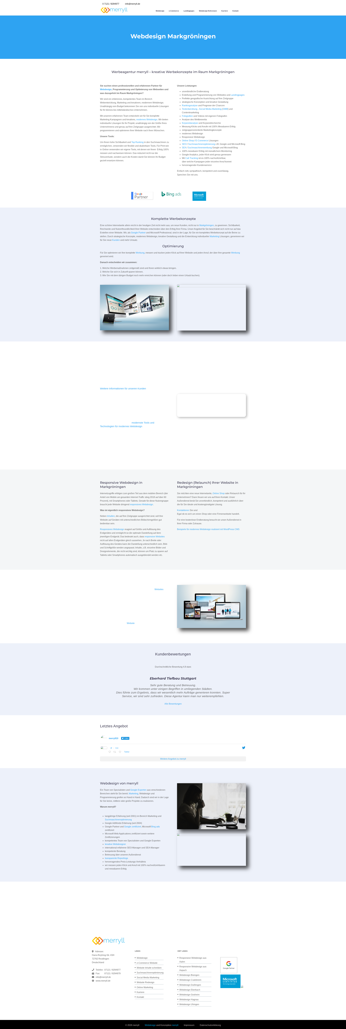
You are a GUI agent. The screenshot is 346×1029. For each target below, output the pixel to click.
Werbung (140, 253)
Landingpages (189, 11)
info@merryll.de (103, 977)
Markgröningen (206, 225)
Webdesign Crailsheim (190, 980)
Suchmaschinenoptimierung (201, 144)
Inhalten (111, 516)
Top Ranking (137, 142)
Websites (158, 589)
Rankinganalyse (190, 105)
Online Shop (188, 140)
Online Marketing (145, 987)
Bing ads (155, 826)
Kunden (116, 240)
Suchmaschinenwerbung (200, 147)
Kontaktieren (183, 510)
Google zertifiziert (132, 826)
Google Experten (138, 790)
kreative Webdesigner (115, 844)
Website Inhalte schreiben (149, 968)
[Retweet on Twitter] (115, 752)
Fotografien (187, 116)
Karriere (224, 11)
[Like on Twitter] (121, 752)
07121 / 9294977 (112, 970)
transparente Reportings (116, 858)
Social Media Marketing (210, 109)
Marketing (214, 236)
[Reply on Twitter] (110, 752)
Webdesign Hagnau (189, 999)
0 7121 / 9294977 (110, 4)
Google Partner (138, 232)
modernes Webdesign (146, 119)
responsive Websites (155, 536)
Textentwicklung (189, 109)
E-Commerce (202, 140)
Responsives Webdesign (112, 529)
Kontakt (235, 11)
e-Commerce (174, 11)
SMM (225, 109)
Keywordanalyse (190, 123)
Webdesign (160, 11)
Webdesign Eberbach (189, 990)
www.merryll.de (103, 981)
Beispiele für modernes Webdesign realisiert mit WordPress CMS (208, 529)
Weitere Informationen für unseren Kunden (123, 388)
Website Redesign (145, 982)
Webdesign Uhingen (189, 1004)
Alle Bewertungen (173, 704)
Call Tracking (191, 158)
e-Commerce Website (147, 963)
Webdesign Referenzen (208, 11)
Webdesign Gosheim (189, 995)
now (116, 748)
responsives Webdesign (141, 504)
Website (131, 623)
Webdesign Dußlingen (190, 985)
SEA (184, 147)
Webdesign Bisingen (189, 975)
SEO (184, 144)
